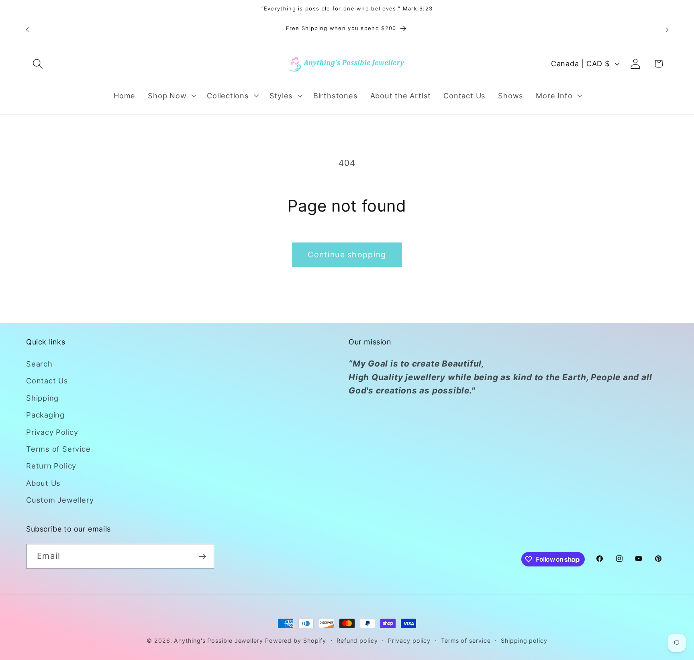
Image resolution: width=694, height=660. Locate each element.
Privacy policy (409, 640)
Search (39, 363)
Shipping (42, 397)
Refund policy (357, 640)
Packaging (45, 414)
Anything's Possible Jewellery (218, 640)
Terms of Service (58, 448)
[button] (37, 63)
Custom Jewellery (60, 499)
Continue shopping (347, 254)
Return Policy (51, 465)
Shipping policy (524, 640)
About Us (43, 483)
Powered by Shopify (295, 640)
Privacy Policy (52, 432)
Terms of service (466, 640)
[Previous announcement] (27, 29)
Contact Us (47, 381)
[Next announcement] (667, 29)
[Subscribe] (202, 556)
